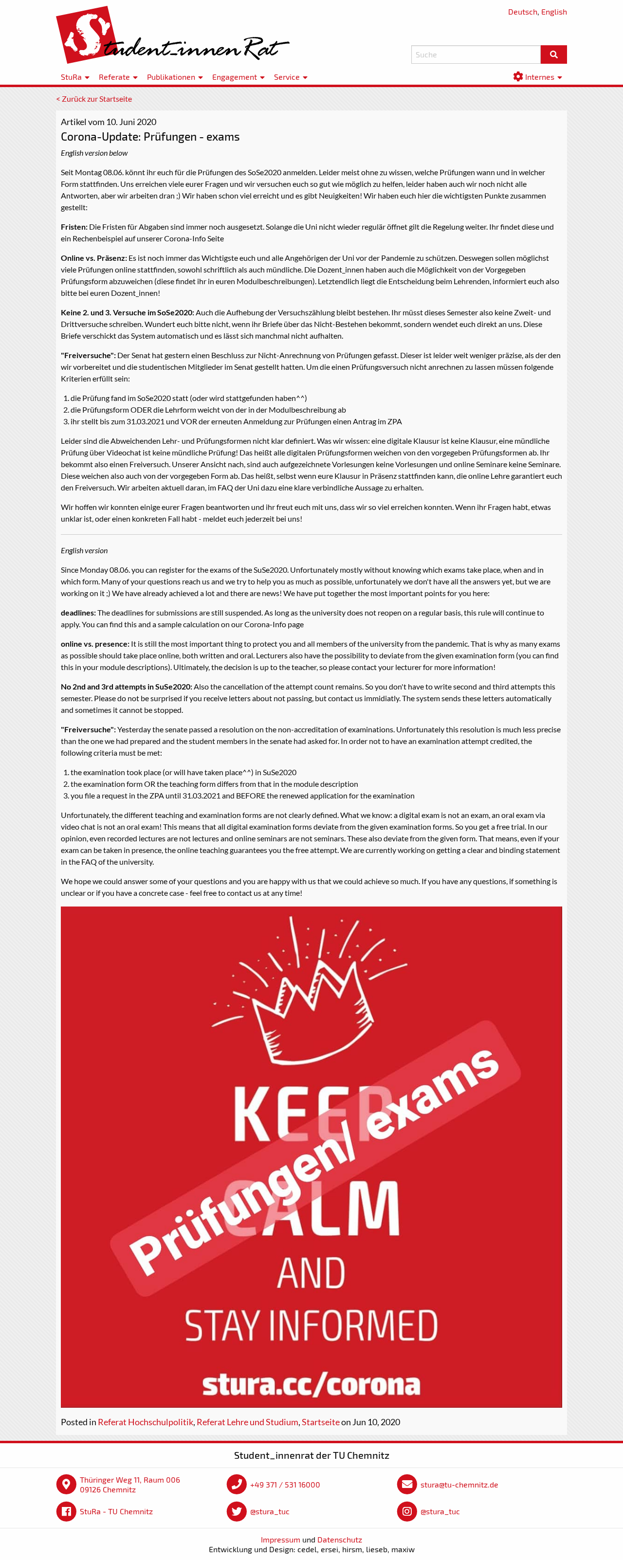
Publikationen (171, 76)
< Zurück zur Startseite (94, 98)
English (554, 11)
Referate (114, 76)
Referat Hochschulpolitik (145, 1421)
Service (287, 76)
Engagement (234, 76)
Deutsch (522, 11)
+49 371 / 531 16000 (285, 1484)
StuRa (71, 76)
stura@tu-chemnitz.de (459, 1484)
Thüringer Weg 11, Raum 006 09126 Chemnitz (130, 1484)
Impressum (280, 1539)
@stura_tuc (270, 1511)
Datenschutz (339, 1539)
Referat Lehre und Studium (247, 1421)
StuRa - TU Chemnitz (116, 1511)
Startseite (321, 1421)
